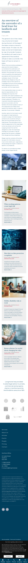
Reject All (20, 556)
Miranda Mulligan (9, 258)
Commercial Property (12, 9)
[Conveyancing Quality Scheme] (14, 401)
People (4, 441)
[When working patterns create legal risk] (14, 190)
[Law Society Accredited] (6, 401)
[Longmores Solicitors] (14, 3)
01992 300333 (6, 462)
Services (4, 429)
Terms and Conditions (15, 539)
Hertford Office (6, 453)
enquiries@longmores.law (10, 468)
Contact (4, 447)
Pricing (4, 444)
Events (4, 438)
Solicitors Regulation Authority (9, 491)
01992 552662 (6, 464)
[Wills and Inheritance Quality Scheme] (22, 401)
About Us (5, 432)
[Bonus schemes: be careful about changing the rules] (14, 334)
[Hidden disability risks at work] (14, 287)
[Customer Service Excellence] (22, 409)
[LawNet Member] (17, 417)
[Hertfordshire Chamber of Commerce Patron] (14, 409)
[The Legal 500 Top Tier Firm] (6, 409)
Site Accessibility (5, 539)
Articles (4, 435)
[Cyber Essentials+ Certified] (8, 417)
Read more (7, 222)
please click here (8, 552)
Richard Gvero (8, 209)
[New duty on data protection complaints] (14, 239)
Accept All (8, 556)
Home (3, 9)
